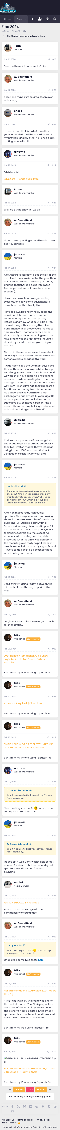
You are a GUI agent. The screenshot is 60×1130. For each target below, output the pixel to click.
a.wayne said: (14, 945)
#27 (54, 267)
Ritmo (7, 31)
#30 (54, 577)
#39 (54, 983)
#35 (54, 781)
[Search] (54, 19)
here (41, 959)
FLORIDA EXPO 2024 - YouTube (21, 902)
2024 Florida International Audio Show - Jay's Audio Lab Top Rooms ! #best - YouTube (27, 659)
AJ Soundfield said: (17, 790)
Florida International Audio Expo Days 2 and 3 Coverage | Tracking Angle (29, 1070)
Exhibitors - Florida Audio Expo (21, 179)
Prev (20, 1089)
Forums (21, 19)
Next (39, 1089)
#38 (54, 936)
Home (8, 19)
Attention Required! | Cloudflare (23, 703)
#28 (54, 433)
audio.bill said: (15, 486)
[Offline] (11, 48)
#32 (54, 648)
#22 (54, 90)
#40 (53, 1051)
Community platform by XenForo (30, 1127)
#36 (54, 835)
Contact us (8, 1119)
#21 (54, 59)
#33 (54, 696)
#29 (54, 477)
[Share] (49, 59)
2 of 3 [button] (30, 1089)
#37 (54, 895)
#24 (54, 165)
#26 (54, 233)
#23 (54, 124)
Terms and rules (25, 1119)
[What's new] (47, 19)
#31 (54, 614)
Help (4, 1122)
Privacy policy (43, 1119)
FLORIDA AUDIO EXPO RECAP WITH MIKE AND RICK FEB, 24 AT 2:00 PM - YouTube (28, 745)
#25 (54, 202)
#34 (54, 737)
